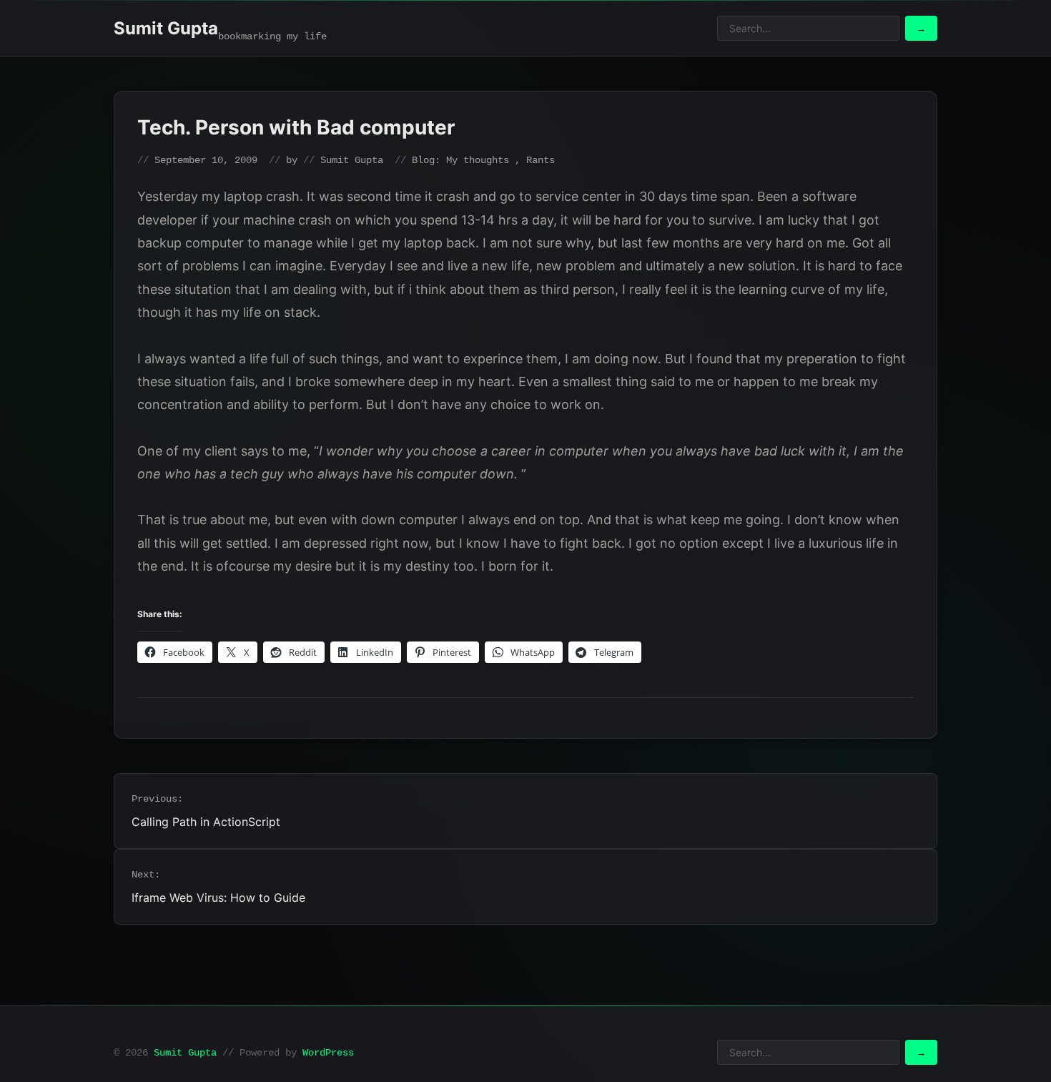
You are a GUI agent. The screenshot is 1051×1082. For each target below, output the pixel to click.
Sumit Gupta (166, 28)
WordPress (328, 1052)
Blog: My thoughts (460, 160)
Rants (540, 160)
